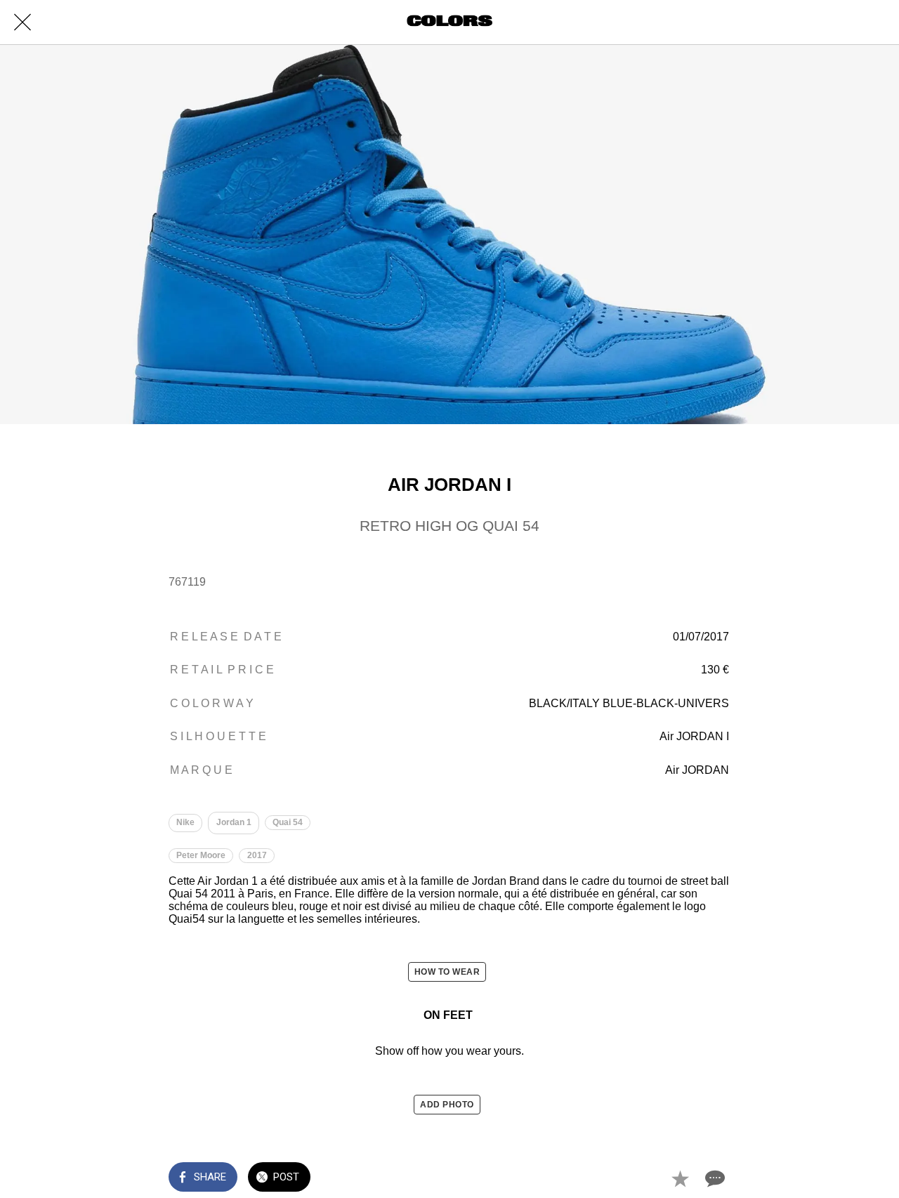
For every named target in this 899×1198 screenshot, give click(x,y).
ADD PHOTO (447, 1105)
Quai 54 (288, 822)
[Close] (22, 22)
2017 (257, 855)
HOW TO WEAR (447, 972)
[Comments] (713, 1178)
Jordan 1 (233, 822)
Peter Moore (200, 855)
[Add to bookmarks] (680, 1178)
